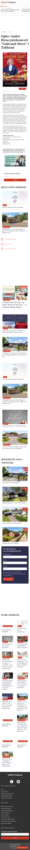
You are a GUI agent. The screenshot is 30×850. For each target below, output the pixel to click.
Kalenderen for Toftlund (7, 810)
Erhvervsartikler (5, 815)
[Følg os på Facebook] (11, 781)
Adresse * (5, 566)
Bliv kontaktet (8, 579)
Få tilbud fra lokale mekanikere (8, 821)
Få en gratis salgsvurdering (7, 819)
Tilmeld (15, 180)
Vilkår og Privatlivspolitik (7, 794)
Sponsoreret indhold (6, 823)
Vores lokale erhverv (6, 808)
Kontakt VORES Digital (6, 796)
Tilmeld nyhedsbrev (22, 847)
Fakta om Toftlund (5, 813)
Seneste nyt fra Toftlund (7, 806)
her (24, 152)
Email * (5, 560)
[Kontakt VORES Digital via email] (18, 781)
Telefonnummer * (7, 554)
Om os (2, 789)
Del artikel (21, 88)
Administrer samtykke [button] (6, 798)
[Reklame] (15, 160)
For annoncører (5, 791)
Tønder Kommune (5, 817)
